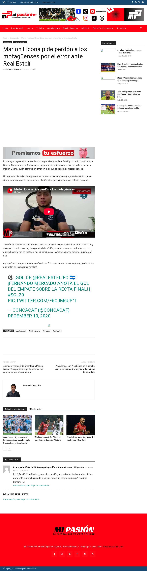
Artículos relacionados (15, 409)
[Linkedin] (69, 554)
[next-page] (9, 449)
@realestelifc (50, 277)
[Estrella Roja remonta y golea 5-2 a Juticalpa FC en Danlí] (80, 425)
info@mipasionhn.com (113, 546)
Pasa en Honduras (20, 42)
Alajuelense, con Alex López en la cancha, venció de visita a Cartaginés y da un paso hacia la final (75, 369)
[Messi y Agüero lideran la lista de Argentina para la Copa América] (108, 82)
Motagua (46, 331)
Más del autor (35, 409)
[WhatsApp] (26, 76)
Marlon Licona (34, 331)
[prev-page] (5, 449)
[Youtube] (142, 2)
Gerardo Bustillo (12, 69)
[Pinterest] (19, 76)
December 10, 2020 (29, 316)
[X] (139, 2)
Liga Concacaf (21, 331)
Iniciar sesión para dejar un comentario (31, 485)
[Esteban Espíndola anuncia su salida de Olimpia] (108, 54)
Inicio (5, 38)
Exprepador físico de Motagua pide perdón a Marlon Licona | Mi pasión (48, 467)
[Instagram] (136, 2)
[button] (141, 28)
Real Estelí (56, 331)
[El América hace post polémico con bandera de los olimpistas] (108, 67)
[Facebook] (132, 2)
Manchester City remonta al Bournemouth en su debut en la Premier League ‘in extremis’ (16, 440)
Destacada (14, 38)
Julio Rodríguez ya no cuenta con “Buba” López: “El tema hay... (129, 94)
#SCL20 (16, 295)
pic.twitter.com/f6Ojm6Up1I (42, 300)
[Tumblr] (85, 554)
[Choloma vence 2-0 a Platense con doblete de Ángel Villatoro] (49, 425)
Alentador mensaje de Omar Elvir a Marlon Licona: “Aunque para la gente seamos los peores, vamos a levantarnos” (23, 369)
